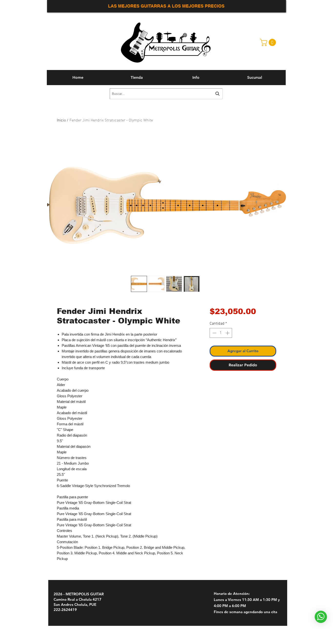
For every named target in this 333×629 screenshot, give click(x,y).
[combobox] (166, 93)
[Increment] (228, 333)
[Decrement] (213, 333)
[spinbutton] (221, 333)
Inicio (61, 120)
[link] (269, 42)
